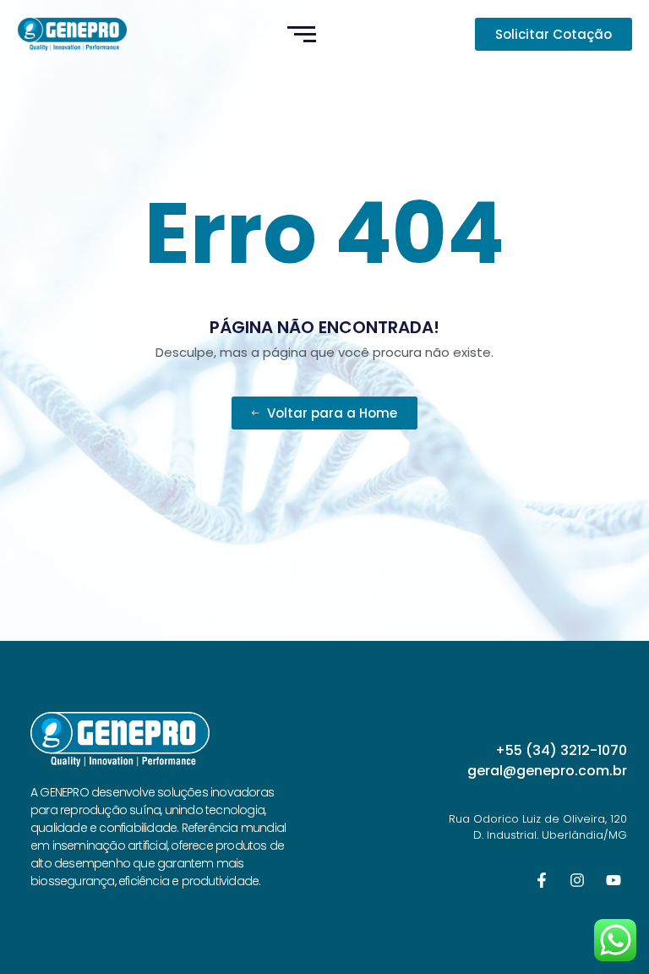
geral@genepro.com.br (547, 770)
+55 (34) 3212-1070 (561, 750)
